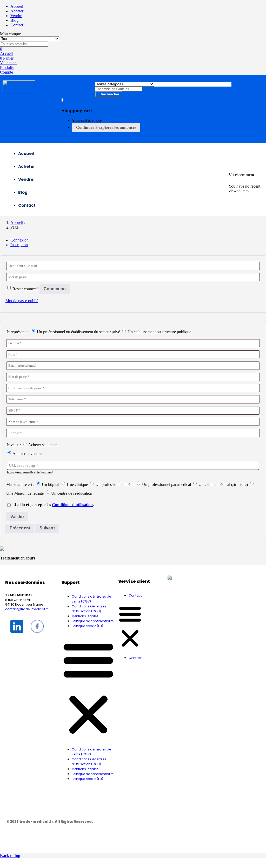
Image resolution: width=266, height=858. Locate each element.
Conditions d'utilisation (72, 504)
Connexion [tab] (19, 240)
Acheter (16, 11)
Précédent (20, 528)
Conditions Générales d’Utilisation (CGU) (89, 608)
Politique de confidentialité (93, 621)
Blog (14, 20)
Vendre (16, 15)
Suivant (47, 528)
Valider (17, 516)
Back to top (10, 855)
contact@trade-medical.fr (26, 609)
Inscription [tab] (19, 245)
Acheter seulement (42, 445)
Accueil (16, 6)
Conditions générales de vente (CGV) (91, 599)
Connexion (55, 289)
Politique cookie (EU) (87, 626)
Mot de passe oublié (21, 301)
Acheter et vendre (27, 453)
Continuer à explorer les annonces (106, 127)
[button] (62, 100)
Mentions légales (85, 616)
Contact (16, 25)
